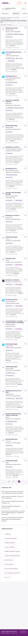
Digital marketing (9, 542)
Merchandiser (9, 560)
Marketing (8, 534)
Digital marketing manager (12, 551)
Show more (12, 45)
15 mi (23, 9)
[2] (19, 482)
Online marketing (9, 547)
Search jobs (3, 17)
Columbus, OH (10, 17)
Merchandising (9, 564)
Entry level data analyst (11, 568)
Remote (17, 17)
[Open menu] (25, 3)
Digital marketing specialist (12, 555)
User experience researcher (12, 573)
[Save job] (25, 28)
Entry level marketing (10, 538)
